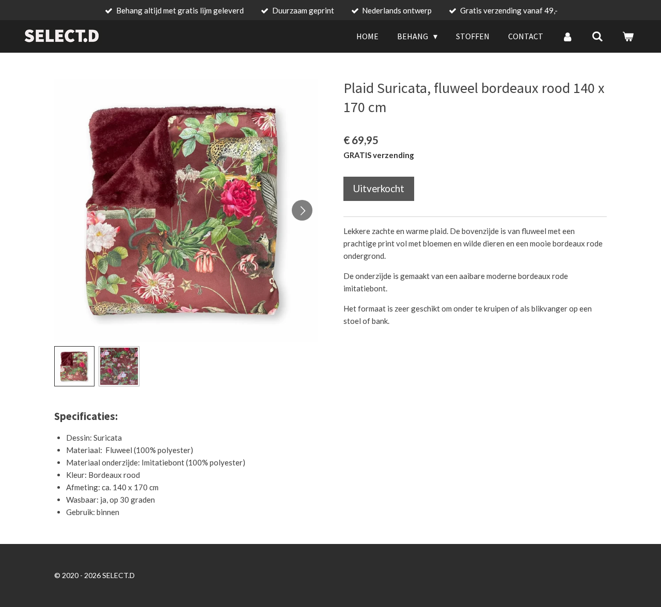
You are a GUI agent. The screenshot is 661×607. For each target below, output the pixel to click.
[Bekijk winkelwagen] (628, 36)
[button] (74, 366)
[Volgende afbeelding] (302, 210)
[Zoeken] (597, 36)
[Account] (567, 36)
